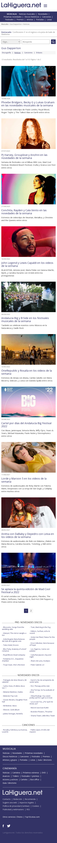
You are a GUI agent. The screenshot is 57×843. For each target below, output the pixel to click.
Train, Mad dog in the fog (40, 627)
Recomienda (30, 799)
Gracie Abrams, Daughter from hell (14, 701)
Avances (6, 776)
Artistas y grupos (10, 760)
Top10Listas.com (32, 817)
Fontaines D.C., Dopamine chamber (12, 660)
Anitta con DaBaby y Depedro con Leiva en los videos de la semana (27, 535)
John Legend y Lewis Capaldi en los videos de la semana (27, 264)
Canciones (46, 16)
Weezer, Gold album (11, 709)
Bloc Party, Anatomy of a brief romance (14, 650)
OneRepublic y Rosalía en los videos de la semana (26, 372)
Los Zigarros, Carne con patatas (39, 650)
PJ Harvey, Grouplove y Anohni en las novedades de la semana (24, 156)
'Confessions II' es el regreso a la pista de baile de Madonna (28, 33)
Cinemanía (10, 768)
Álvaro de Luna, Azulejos (40, 661)
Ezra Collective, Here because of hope (42, 644)
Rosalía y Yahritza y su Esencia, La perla (14, 731)
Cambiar (25, 806)
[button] (45, 6)
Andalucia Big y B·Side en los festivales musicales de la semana (25, 319)
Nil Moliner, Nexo (10, 705)
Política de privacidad (12, 806)
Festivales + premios (30, 776)
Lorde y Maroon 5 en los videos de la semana (24, 480)
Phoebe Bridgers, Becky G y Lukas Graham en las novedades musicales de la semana (27, 104)
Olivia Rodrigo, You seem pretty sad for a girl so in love (41, 697)
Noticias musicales (27, 14)
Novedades (43, 14)
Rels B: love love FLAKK (40, 707)
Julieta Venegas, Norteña (13, 713)
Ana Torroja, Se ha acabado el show (42, 691)
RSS (28, 809)
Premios (20, 19)
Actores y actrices (10, 779)
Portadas (40, 19)
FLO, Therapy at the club (40, 686)
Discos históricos (32, 16)
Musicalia (4, 24)
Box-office (34, 779)
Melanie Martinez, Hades (13, 692)
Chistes (19, 817)
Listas (49, 19)
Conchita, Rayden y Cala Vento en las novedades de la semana (24, 211)
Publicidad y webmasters (13, 809)
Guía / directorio (45, 760)
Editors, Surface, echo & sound (40, 632)
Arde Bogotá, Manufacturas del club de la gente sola (13, 640)
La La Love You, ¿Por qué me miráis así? (41, 703)
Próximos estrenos (31, 772)
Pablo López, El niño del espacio (40, 731)
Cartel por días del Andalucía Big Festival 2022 (26, 424)
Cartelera (16, 772)
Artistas (30, 19)
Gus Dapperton (16, 24)
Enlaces (39, 52)
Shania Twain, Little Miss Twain (43, 715)
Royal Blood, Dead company (14, 655)
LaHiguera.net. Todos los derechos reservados (23, 832)
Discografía (6, 52)
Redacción (17, 799)
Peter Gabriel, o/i (37, 665)
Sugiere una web (10, 802)
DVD (44, 772)
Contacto (7, 799)
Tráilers (15, 776)
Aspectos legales (26, 802)
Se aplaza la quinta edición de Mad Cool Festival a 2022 (25, 590)
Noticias (6, 753)
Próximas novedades (13, 16)
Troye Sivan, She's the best (14, 665)
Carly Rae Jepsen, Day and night (40, 656)
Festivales (9, 19)
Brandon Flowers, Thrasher (41, 711)
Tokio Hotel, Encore (11, 645)
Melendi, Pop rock (10, 696)
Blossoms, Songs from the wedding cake (13, 628)
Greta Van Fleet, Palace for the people (42, 638)
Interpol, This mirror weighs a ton (14, 634)
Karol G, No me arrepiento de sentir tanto (42, 681)
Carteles (24, 779)
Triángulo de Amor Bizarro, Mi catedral (14, 681)
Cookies (35, 806)
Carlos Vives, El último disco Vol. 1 (13, 687)
